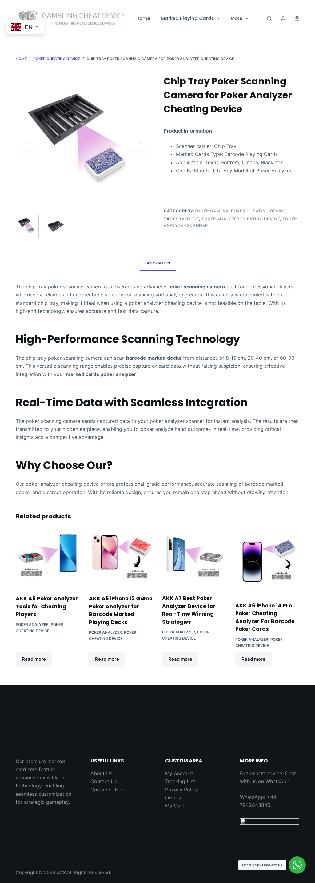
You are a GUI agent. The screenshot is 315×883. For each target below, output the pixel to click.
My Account (179, 773)
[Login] (283, 18)
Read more (34, 659)
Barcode (188, 218)
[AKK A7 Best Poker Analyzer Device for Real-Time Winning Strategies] (194, 558)
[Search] (269, 18)
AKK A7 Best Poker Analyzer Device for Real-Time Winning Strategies (188, 610)
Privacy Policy (181, 790)
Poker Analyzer (32, 624)
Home (143, 18)
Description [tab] (157, 263)
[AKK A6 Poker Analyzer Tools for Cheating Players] (48, 558)
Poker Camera (212, 210)
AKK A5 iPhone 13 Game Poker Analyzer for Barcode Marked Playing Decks (120, 610)
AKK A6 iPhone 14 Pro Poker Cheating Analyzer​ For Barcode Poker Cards (264, 617)
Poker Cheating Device (258, 210)
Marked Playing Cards (187, 18)
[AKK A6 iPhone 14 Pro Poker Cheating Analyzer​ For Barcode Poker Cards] (267, 562)
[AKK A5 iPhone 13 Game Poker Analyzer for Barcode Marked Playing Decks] (121, 558)
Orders (173, 798)
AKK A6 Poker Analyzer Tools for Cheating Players (47, 606)
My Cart (174, 806)
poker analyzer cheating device (241, 218)
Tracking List (180, 781)
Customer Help (108, 790)
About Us (101, 773)
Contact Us (103, 781)
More (236, 18)
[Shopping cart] (297, 18)
